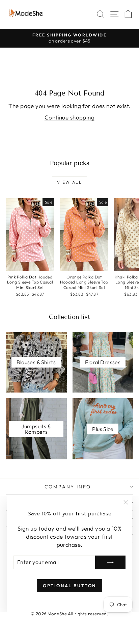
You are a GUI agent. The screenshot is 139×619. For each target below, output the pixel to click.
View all (69, 182)
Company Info (68, 487)
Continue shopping (69, 117)
